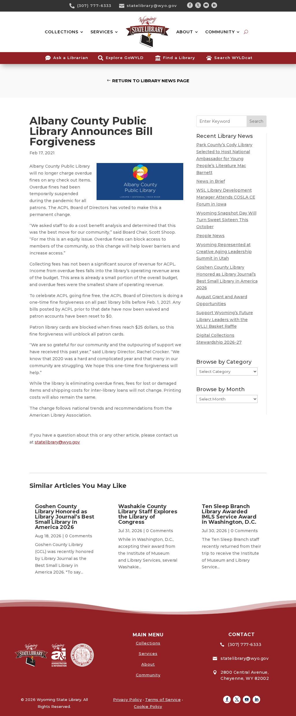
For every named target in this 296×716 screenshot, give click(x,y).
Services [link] (148, 653)
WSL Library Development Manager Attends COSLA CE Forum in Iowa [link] (225, 197)
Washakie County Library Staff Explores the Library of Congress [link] (147, 514)
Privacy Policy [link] (127, 699)
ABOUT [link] (184, 31)
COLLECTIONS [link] (61, 31)
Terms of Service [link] (163, 699)
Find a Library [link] (179, 57)
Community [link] (148, 675)
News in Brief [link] (210, 181)
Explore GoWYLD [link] (125, 57)
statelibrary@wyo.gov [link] (152, 5)
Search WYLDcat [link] (233, 57)
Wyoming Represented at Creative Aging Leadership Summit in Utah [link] (224, 251)
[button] (190, 5)
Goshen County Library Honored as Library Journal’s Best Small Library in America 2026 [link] (64, 516)
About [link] (148, 664)
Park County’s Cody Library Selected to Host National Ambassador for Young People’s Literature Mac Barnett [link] (224, 158)
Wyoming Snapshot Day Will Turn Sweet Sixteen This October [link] (226, 220)
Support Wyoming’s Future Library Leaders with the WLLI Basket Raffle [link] (224, 319)
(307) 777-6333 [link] (94, 5)
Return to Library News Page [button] (150, 80)
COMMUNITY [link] (220, 31)
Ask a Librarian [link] (70, 57)
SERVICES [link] (101, 31)
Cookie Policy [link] (148, 706)
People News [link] (210, 235)
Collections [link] (148, 643)
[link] (74, 5)
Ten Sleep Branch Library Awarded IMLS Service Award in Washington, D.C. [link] (229, 514)
